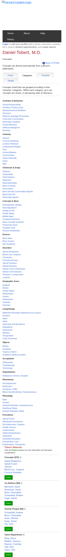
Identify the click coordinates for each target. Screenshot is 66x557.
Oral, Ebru (9, 547)
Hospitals (7, 349)
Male (5, 400)
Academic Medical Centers (14, 355)
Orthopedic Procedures (13, 421)
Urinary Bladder (9, 152)
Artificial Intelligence (11, 127)
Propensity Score (10, 225)
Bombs (6, 346)
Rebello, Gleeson (12, 541)
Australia (6, 302)
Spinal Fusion (9, 419)
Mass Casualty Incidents (13, 222)
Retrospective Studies (12, 205)
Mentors (6, 333)
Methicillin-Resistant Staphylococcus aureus (22, 313)
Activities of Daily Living (13, 107)
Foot (4, 149)
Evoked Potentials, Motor (13, 411)
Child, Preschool (10, 338)
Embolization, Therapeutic (14, 444)
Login (5, 44)
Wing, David (10, 538)
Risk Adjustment (9, 208)
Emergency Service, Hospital (15, 376)
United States (8, 291)
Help (42, 33)
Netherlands (8, 294)
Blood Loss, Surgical (12, 254)
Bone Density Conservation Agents (18, 191)
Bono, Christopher (12, 492)
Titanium (6, 171)
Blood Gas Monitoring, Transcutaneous (20, 392)
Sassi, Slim (9, 550)
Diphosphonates (10, 183)
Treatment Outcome (11, 219)
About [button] (27, 33)
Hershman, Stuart (12, 489)
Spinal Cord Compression (14, 269)
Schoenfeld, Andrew (13, 495)
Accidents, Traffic (10, 389)
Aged (5, 318)
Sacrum (6, 138)
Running (6, 130)
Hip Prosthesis (9, 244)
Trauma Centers (10, 352)
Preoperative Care (11, 442)
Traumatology (9, 365)
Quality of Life (8, 211)
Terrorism (7, 113)
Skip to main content (13, 3)
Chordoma (7, 257)
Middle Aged (8, 216)
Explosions (7, 386)
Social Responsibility (12, 105)
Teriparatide (8, 174)
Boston (6, 288)
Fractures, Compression (13, 274)
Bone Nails (7, 238)
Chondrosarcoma (10, 260)
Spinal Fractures (10, 263)
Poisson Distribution (11, 231)
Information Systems (11, 122)
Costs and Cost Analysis (13, 119)
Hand (5, 161)
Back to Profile (52, 63)
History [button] (10, 39)
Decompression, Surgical (14, 424)
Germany (7, 305)
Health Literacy (9, 427)
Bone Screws (8, 241)
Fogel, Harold (10, 498)
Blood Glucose (9, 194)
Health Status (8, 213)
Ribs (5, 164)
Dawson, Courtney (12, 544)
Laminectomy (8, 430)
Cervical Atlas (8, 155)
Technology (8, 368)
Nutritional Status (10, 408)
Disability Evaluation (11, 439)
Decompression (9, 383)
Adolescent (7, 330)
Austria (6, 296)
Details (11, 81)
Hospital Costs (9, 228)
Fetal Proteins (9, 177)
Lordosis (6, 277)
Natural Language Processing (16, 116)
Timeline (45, 75)
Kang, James (10, 521)
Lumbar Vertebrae (10, 144)
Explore (8, 477)
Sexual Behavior (10, 125)
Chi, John (8, 524)
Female (6, 402)
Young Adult (8, 336)
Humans (6, 316)
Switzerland (8, 299)
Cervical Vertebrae (11, 141)
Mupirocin (7, 180)
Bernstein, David (12, 487)
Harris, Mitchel (11, 518)
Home (11, 33)
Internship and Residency (14, 324)
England (6, 285)
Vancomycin (8, 189)
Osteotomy (7, 436)
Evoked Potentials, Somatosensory (18, 405)
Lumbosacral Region (12, 147)
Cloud (10, 75)
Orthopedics (8, 362)
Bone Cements (9, 186)
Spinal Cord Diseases (12, 272)
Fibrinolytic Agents (10, 197)
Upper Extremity (9, 158)
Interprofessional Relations (14, 110)
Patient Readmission (12, 433)
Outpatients (7, 327)
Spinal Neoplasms (11, 252)
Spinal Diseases (10, 266)
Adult (5, 321)
